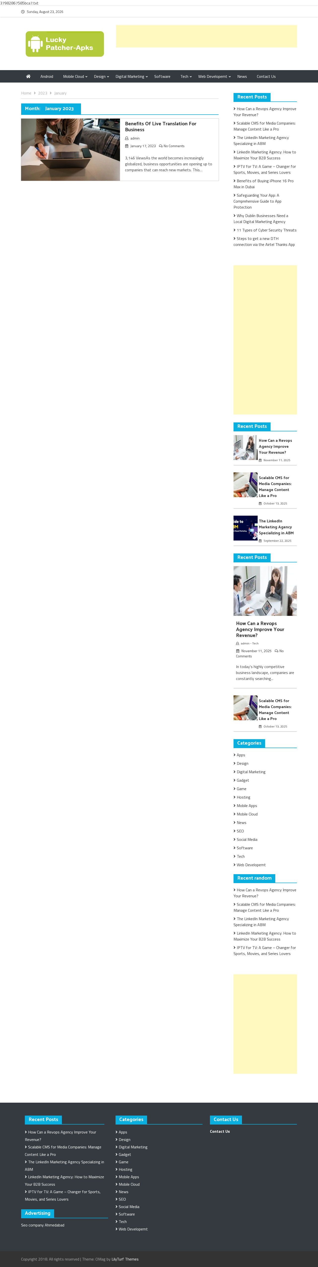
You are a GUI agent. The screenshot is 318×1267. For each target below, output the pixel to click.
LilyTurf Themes (125, 1259)
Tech (184, 76)
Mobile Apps (247, 806)
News (242, 76)
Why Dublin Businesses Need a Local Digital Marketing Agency (261, 219)
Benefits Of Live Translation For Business (160, 127)
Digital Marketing (130, 76)
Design (100, 76)
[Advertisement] (206, 36)
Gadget (243, 780)
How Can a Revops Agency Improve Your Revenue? (275, 446)
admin (135, 138)
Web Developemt (212, 76)
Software (162, 76)
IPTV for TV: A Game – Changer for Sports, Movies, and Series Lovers (265, 169)
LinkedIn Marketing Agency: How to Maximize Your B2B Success (265, 155)
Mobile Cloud (73, 76)
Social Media (247, 839)
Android (46, 76)
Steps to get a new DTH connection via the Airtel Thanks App (264, 241)
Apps (241, 755)
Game (241, 789)
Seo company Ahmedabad (42, 1225)
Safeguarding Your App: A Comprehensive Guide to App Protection (257, 201)
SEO (240, 831)
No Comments (174, 145)
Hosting (243, 797)
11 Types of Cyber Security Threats (267, 230)
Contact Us (266, 76)
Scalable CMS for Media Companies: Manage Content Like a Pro (265, 126)
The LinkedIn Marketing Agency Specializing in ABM (261, 140)
